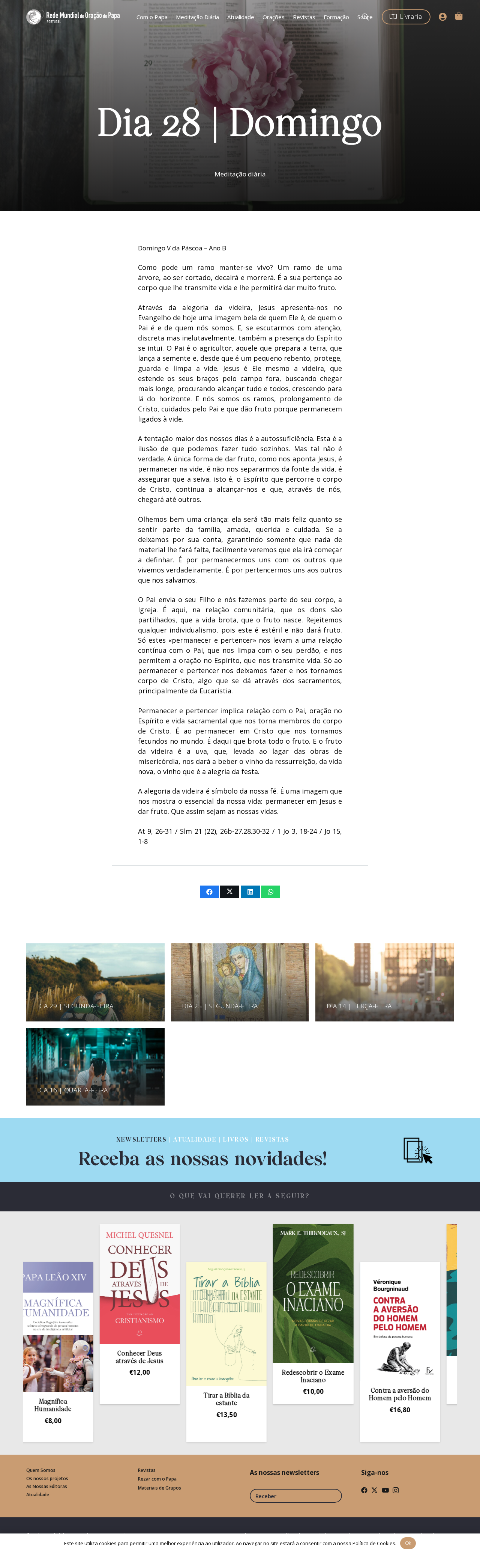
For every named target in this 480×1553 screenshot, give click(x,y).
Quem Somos (41, 1470)
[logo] (74, 17)
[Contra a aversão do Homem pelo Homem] (330, 1321)
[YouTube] (385, 1490)
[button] (69, 1398)
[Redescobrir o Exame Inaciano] (243, 1293)
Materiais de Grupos (159, 1488)
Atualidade (37, 1494)
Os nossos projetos (47, 1478)
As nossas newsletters (284, 1472)
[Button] (443, 17)
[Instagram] (396, 1490)
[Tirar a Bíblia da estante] (156, 1324)
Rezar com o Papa (157, 1479)
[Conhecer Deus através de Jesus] (69, 1284)
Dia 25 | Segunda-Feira (220, 1006)
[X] (374, 1490)
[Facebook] (364, 1490)
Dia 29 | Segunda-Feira (75, 1006)
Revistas (147, 1470)
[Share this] (209, 892)
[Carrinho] (459, 15)
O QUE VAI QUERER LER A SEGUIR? (240, 1196)
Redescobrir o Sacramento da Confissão (416, 1374)
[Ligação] (203, 1150)
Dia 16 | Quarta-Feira (72, 1090)
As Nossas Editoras (46, 1486)
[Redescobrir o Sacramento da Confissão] (416, 1290)
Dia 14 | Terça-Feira (359, 1006)
